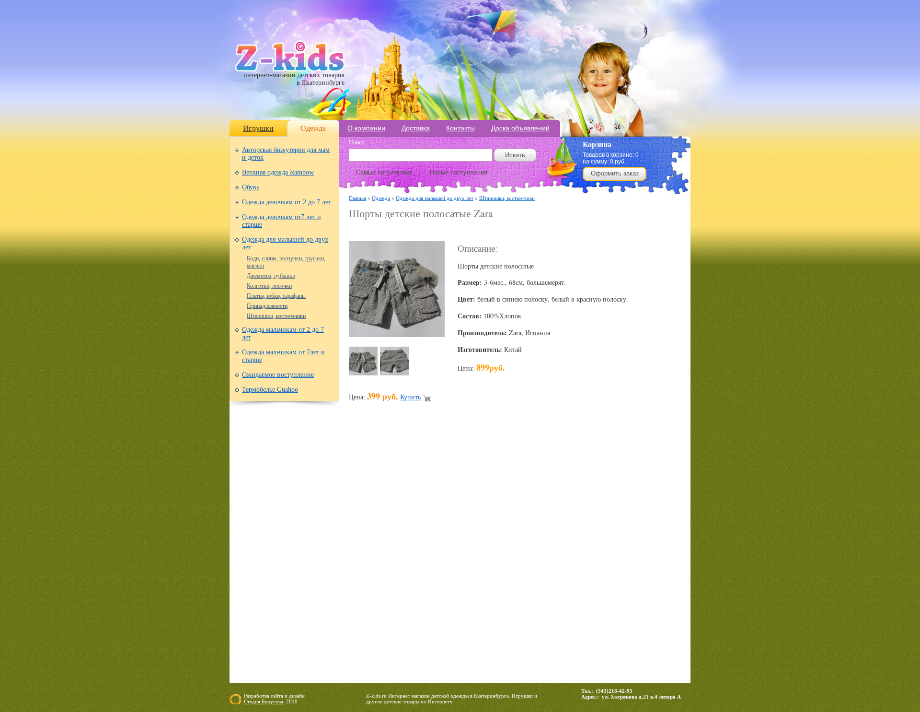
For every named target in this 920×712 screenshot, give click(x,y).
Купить (410, 396)
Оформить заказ (615, 173)
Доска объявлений (520, 128)
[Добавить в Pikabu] (556, 553)
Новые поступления (458, 172)
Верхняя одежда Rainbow (278, 172)
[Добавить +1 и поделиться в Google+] (429, 553)
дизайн (297, 696)
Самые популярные (384, 172)
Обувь (250, 187)
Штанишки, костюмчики (276, 316)
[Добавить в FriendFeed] (393, 553)
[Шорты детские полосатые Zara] (397, 334)
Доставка (416, 128)
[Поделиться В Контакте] (593, 553)
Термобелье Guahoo (270, 389)
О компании (366, 128)
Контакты (460, 128)
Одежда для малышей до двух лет (434, 197)
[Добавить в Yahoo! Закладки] (611, 553)
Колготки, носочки (269, 285)
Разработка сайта (263, 696)
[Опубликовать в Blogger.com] (356, 553)
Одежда (313, 128)
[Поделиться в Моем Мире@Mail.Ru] (484, 553)
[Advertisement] (461, 230)
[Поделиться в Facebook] (374, 553)
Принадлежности (267, 306)
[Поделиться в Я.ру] (629, 553)
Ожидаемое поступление (278, 374)
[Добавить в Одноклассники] (538, 553)
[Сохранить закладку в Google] (411, 553)
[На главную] (290, 69)
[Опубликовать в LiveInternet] (447, 553)
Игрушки (258, 128)
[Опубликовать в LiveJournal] (465, 553)
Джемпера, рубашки (271, 275)
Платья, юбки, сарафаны (276, 295)
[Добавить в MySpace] (520, 553)
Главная (357, 197)
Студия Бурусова (263, 701)
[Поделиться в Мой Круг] (502, 553)
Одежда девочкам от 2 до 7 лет (286, 202)
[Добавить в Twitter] (575, 553)
